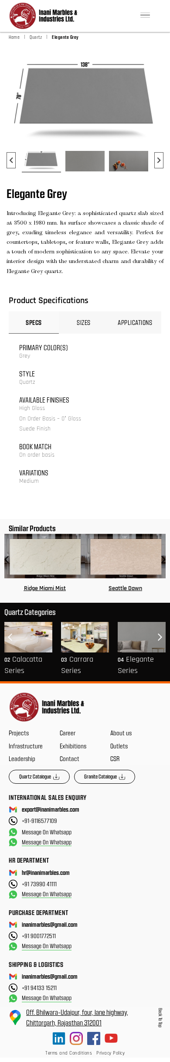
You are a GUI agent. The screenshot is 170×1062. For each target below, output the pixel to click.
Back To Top (160, 1018)
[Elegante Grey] (85, 99)
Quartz (36, 37)
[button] (145, 16)
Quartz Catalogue (35, 776)
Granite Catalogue (100, 776)
